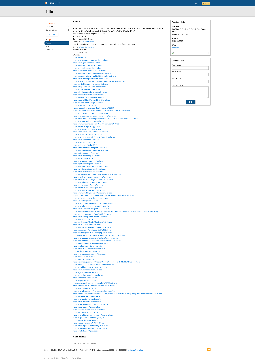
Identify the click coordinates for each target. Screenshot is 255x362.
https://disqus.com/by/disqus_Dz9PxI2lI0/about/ (92, 230)
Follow (52, 34)
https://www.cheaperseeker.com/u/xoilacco (90, 217)
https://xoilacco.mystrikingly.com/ (86, 126)
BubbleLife (54, 3)
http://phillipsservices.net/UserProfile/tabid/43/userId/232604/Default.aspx (103, 195)
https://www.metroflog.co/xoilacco (87, 155)
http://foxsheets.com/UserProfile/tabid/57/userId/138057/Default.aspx (101, 110)
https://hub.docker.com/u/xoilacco (87, 224)
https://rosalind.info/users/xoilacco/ (87, 134)
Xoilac (50, 11)
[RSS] (209, 349)
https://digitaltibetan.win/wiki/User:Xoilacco (90, 84)
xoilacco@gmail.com (86, 47)
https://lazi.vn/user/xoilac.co (84, 158)
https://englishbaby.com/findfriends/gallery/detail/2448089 (97, 174)
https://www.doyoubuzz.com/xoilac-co (88, 121)
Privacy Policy (65, 358)
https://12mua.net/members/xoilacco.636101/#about (94, 286)
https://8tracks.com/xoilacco (84, 105)
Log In (196, 3)
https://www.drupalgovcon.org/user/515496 (90, 166)
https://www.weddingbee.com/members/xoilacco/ (93, 193)
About (48, 43)
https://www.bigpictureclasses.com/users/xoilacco (93, 315)
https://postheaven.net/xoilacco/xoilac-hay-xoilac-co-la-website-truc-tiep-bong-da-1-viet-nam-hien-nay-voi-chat (117, 293)
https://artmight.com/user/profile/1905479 (90, 147)
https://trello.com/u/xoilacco (84, 288)
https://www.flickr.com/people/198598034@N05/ (92, 73)
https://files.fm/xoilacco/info (84, 142)
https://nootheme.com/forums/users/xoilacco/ (92, 113)
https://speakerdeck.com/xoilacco (86, 296)
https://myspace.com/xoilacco (85, 280)
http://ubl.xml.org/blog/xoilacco (85, 201)
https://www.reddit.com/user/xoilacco (88, 161)
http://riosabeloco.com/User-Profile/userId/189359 (93, 108)
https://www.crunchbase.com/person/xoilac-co (92, 227)
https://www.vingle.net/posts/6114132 (88, 129)
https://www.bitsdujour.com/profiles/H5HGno (91, 78)
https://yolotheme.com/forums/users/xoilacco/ (92, 177)
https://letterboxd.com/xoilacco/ (86, 153)
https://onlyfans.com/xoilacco (85, 278)
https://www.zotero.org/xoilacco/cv (87, 299)
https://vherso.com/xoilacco (84, 256)
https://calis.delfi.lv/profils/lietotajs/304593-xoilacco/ (94, 137)
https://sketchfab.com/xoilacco (85, 320)
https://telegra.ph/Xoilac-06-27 (85, 145)
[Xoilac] (173, 53)
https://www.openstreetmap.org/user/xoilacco (91, 325)
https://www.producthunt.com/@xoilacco (89, 254)
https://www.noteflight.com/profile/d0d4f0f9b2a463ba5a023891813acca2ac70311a (106, 118)
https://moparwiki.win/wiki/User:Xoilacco (89, 86)
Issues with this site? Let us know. (84, 343)
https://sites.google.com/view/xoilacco (88, 97)
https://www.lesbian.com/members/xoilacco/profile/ (94, 291)
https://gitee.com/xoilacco (83, 259)
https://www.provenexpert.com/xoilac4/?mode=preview (95, 238)
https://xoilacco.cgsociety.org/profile (87, 246)
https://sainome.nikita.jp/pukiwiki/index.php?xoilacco (94, 76)
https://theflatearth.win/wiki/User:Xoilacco (90, 92)
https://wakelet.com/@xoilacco (85, 331)
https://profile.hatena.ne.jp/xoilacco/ (88, 102)
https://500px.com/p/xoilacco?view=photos (90, 71)
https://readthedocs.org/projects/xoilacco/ (90, 267)
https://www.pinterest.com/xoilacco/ (87, 63)
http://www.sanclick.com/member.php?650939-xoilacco (95, 283)
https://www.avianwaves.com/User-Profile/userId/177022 (96, 124)
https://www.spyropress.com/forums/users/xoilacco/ (94, 116)
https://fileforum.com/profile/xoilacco (88, 185)
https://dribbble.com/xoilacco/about (87, 68)
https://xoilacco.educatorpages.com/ (88, 187)
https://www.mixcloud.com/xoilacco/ (87, 301)
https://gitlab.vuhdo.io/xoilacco (85, 272)
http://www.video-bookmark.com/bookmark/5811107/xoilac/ (97, 240)
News (48, 46)
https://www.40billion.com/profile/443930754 (91, 209)
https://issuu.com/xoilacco (83, 219)
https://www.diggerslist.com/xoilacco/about (90, 150)
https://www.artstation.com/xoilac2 (87, 140)
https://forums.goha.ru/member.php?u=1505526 (92, 232)
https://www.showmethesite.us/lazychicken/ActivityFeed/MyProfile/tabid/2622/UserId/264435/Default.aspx (116, 211)
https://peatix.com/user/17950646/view (89, 323)
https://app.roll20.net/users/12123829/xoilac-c (91, 100)
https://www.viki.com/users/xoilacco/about (90, 190)
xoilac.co (175, 47)
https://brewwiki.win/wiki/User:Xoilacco (89, 94)
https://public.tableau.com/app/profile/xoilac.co (92, 214)
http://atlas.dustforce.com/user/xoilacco (89, 309)
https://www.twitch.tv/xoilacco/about (87, 65)
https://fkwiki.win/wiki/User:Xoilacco (87, 89)
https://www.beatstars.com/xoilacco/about (90, 182)
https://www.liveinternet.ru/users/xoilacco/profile (93, 206)
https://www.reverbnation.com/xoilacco (89, 248)
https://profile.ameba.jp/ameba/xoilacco (89, 169)
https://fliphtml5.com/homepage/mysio (88, 317)
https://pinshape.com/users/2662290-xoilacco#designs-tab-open (99, 81)
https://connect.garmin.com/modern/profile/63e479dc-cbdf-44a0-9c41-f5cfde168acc (106, 262)
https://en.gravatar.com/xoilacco (86, 312)
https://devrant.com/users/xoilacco (87, 307)
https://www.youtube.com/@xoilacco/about (90, 60)
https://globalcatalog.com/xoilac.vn (87, 163)
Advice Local (48, 358)
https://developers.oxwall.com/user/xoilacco (91, 198)
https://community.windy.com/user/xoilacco (90, 328)
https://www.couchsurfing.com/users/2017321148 (93, 179)
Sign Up (206, 3)
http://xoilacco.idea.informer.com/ (86, 251)
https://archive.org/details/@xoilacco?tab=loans (92, 222)
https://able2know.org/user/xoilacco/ (88, 275)
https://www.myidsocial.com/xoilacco (88, 270)
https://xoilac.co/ (87, 41)
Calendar (49, 49)
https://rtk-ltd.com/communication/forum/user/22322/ (94, 203)
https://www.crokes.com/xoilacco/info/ (88, 171)
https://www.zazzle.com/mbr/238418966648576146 (93, 264)
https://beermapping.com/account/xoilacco (90, 304)
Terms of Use (76, 358)
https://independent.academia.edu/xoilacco (91, 243)
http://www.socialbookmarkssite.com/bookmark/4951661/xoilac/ (99, 235)
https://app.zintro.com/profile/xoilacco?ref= (90, 132)
